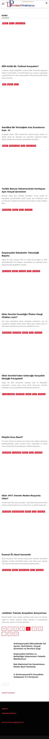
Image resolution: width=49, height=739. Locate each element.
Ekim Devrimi (6, 271)
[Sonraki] (7, 684)
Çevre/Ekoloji (7, 332)
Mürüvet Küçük (14, 145)
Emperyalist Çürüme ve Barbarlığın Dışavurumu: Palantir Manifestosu (29, 656)
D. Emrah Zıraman (8, 394)
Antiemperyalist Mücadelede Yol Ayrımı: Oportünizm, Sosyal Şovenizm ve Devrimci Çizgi (30, 646)
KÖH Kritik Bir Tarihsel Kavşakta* (20, 66)
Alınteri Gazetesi (8, 693)
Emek (4, 84)
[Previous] (3, 684)
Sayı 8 (29, 271)
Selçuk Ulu (28, 209)
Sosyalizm (36, 271)
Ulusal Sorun (20, 23)
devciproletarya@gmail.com (13, 722)
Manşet (5, 23)
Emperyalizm (7, 209)
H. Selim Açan (17, 452)
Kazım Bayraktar (18, 511)
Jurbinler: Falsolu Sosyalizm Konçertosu (24, 613)
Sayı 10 (12, 23)
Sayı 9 (16, 84)
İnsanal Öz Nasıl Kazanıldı (16, 554)
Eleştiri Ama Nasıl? (12, 437)
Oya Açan (22, 271)
